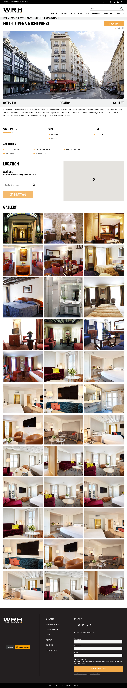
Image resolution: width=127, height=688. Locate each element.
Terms (48, 634)
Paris (36, 18)
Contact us (50, 619)
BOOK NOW (113, 23)
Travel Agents (51, 650)
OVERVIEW (9, 102)
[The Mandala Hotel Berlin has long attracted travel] (18, 628)
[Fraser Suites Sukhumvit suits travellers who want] (7, 628)
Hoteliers (49, 645)
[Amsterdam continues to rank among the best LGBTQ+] (28, 628)
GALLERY (118, 102)
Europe (21, 18)
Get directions (18, 195)
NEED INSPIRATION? (76, 13)
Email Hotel (120, 28)
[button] (93, 179)
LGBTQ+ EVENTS (108, 13)
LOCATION (65, 102)
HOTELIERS (120, 13)
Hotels (12, 18)
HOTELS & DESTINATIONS (58, 13)
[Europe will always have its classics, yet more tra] (28, 641)
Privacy (49, 639)
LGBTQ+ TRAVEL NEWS (93, 13)
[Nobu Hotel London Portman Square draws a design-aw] (28, 635)
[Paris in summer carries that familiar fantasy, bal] (7, 641)
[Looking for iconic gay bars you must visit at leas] (18, 635)
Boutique (99, 134)
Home (5, 18)
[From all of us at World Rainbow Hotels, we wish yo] (18, 641)
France (29, 18)
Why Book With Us (52, 624)
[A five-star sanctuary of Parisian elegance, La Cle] (7, 635)
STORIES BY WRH (52, 629)
